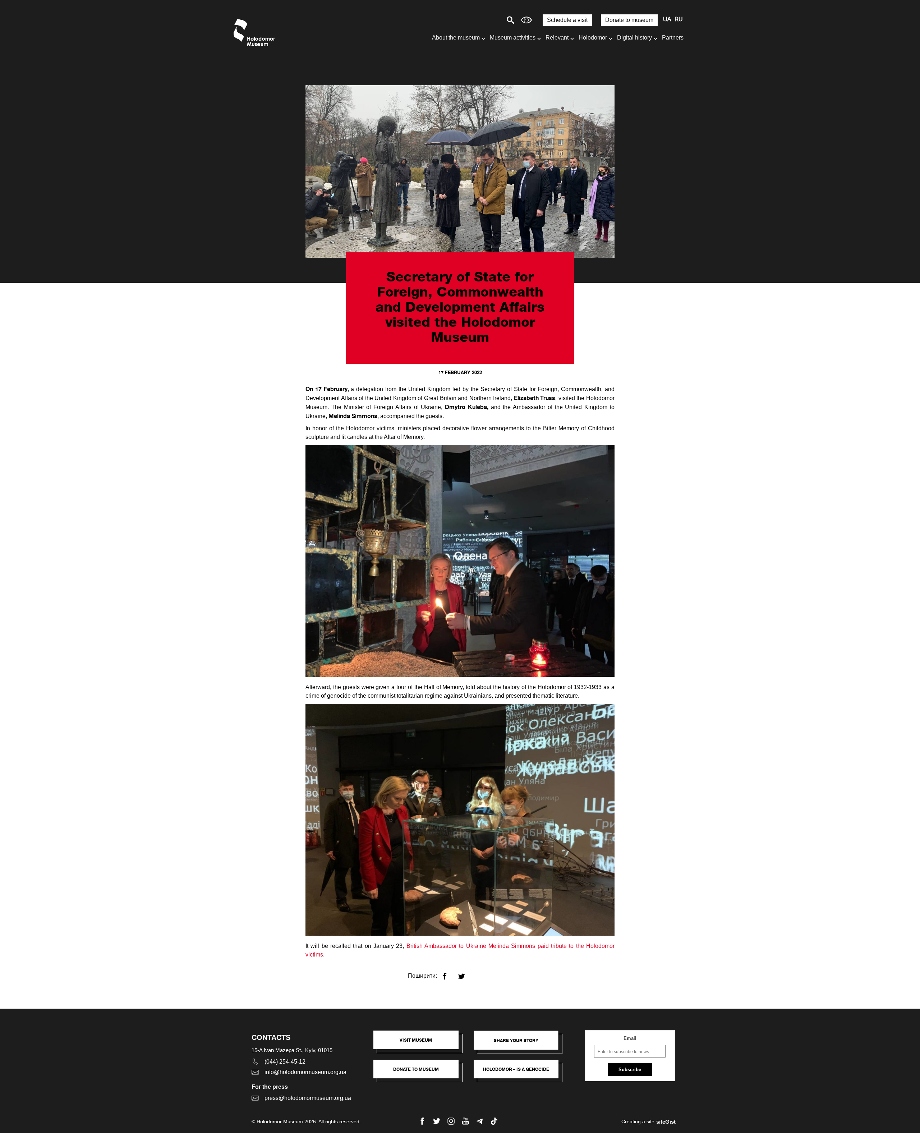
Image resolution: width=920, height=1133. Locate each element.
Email (630, 1038)
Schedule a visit (567, 20)
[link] (420, 1072)
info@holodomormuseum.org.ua (305, 1072)
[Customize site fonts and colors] (526, 20)
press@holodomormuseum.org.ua (307, 1098)
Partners (673, 38)
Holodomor (593, 38)
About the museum (456, 38)
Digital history (634, 38)
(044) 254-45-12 (284, 1062)
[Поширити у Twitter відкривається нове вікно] (465, 973)
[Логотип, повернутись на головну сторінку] (256, 32)
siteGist (666, 1122)
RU (679, 19)
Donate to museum (629, 20)
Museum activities (512, 38)
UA (667, 19)
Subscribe (629, 1069)
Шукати (485, 20)
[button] (420, 1043)
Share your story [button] (516, 1040)
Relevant (557, 38)
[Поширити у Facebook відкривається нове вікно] (449, 973)
